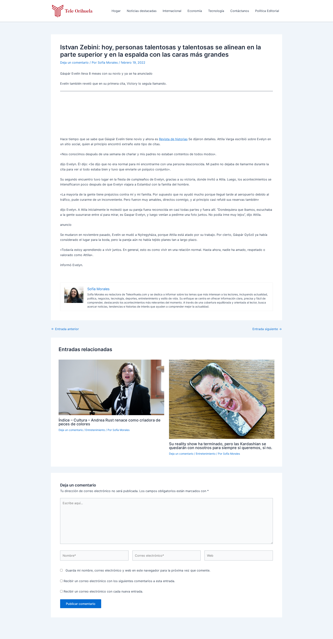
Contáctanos (239, 11)
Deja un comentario (74, 62)
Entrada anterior (65, 328)
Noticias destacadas (141, 11)
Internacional (172, 11)
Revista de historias (173, 139)
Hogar (116, 11)
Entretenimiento (95, 430)
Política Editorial (267, 11)
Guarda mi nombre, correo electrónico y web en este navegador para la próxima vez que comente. (138, 570)
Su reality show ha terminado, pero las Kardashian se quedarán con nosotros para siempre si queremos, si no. (220, 446)
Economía (195, 11)
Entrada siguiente (267, 328)
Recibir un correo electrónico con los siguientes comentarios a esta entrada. (119, 581)
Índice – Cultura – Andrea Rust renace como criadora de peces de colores (110, 422)
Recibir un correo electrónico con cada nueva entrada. (103, 591)
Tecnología (216, 11)
